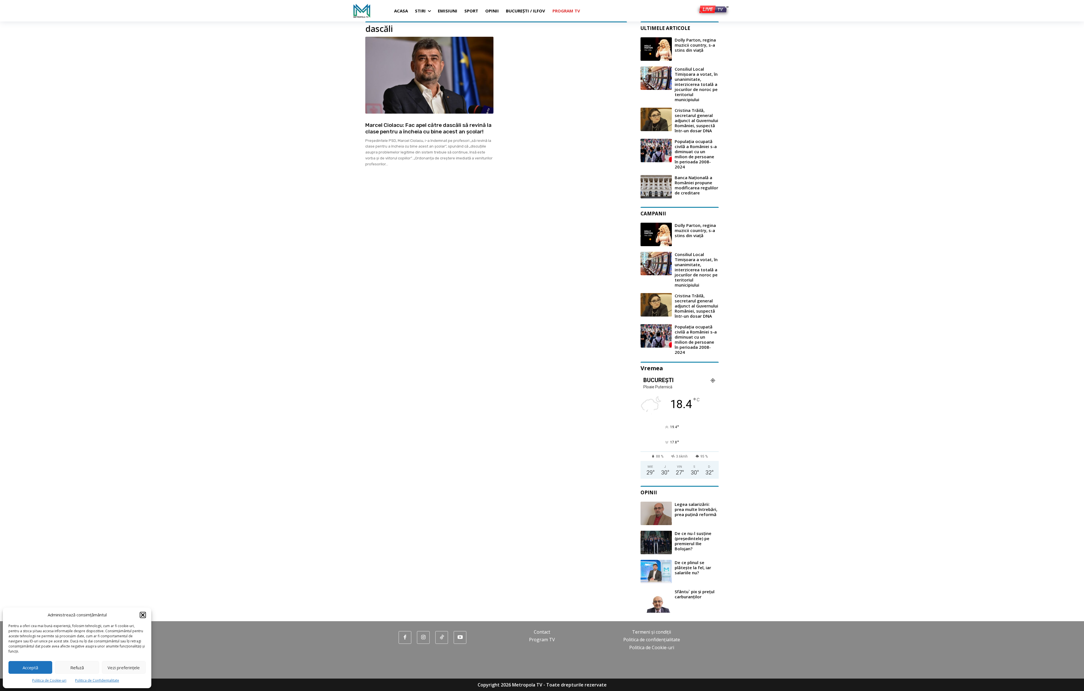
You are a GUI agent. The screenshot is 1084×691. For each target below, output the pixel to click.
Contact (542, 632)
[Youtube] (460, 637)
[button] (143, 615)
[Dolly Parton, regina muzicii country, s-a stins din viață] (656, 49)
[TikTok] (441, 637)
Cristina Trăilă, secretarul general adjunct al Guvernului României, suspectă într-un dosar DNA (696, 120)
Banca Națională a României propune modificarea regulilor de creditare (696, 185)
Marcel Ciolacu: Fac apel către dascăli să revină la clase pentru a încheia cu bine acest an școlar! (428, 128)
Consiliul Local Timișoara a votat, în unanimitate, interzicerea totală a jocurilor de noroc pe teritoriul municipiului (696, 84)
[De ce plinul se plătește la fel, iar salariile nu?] (656, 571)
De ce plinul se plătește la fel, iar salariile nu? (693, 567)
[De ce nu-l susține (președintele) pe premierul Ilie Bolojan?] (656, 542)
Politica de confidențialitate (651, 639)
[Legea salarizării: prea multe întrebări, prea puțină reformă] (656, 513)
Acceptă (30, 667)
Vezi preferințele (124, 667)
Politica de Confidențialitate (97, 680)
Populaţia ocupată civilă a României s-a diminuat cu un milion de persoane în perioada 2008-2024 (696, 154)
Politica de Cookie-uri (49, 680)
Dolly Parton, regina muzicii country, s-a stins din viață (695, 45)
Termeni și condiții (651, 632)
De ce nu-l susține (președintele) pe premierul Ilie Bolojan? (693, 540)
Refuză (77, 667)
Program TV (542, 639)
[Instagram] (423, 637)
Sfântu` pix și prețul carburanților (694, 594)
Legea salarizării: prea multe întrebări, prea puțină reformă (696, 509)
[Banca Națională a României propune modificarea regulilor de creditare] (656, 186)
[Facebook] (405, 637)
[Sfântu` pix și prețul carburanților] (656, 600)
